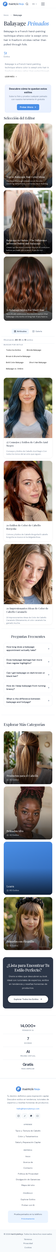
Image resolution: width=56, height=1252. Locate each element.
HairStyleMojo (17, 1234)
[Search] (27, 4)
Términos (28, 1239)
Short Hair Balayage (38, 362)
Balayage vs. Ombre (14, 369)
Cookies (28, 1247)
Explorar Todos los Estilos (26, 999)
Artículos (22, 331)
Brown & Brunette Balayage (18, 356)
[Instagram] (18, 1115)
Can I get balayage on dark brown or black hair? (25, 674)
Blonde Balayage (34, 350)
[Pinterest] (31, 1115)
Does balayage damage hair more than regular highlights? (24, 661)
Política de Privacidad (28, 1173)
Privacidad (28, 1243)
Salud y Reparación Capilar (28, 1142)
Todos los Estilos (13, 350)
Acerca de (28, 1162)
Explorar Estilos (28, 1199)
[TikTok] (24, 1115)
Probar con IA (28, 1205)
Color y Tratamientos (28, 1136)
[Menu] (43, 4)
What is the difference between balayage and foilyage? (23, 700)
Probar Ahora (26, 107)
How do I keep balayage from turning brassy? (26, 687)
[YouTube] (37, 1115)
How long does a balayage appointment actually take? (21, 649)
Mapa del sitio (28, 1185)
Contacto (28, 1168)
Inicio (6, 15)
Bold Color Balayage (15, 362)
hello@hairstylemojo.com (28, 1109)
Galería (38, 331)
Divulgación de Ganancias (28, 1179)
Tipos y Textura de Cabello (28, 1130)
